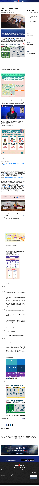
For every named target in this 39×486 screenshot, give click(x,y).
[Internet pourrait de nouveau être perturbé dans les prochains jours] (28, 21)
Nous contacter (22, 469)
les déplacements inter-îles (11, 39)
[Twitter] (18, 467)
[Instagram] (16, 467)
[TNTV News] (19, 465)
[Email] (12, 425)
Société (27, 51)
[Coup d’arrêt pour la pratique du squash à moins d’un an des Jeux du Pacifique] (28, 13)
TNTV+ (21, 470)
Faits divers (28, 33)
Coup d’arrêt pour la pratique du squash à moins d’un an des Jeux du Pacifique (34, 13)
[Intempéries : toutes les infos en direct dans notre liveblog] (32, 40)
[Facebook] (7, 425)
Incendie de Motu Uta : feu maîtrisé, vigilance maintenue (32, 35)
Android (2, 173)
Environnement (28, 42)
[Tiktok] (22, 467)
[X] (8, 425)
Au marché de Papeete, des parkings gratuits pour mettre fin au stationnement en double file (19, 437)
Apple (5, 173)
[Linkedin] (10, 425)
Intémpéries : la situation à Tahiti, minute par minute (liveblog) (32, 53)
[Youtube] (24, 467)
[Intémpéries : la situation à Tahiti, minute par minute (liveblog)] (32, 49)
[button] (37, 1)
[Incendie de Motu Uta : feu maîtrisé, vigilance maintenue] (32, 31)
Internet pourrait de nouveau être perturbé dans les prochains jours (34, 21)
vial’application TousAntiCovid (5, 64)
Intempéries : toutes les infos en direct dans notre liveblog (31, 44)
